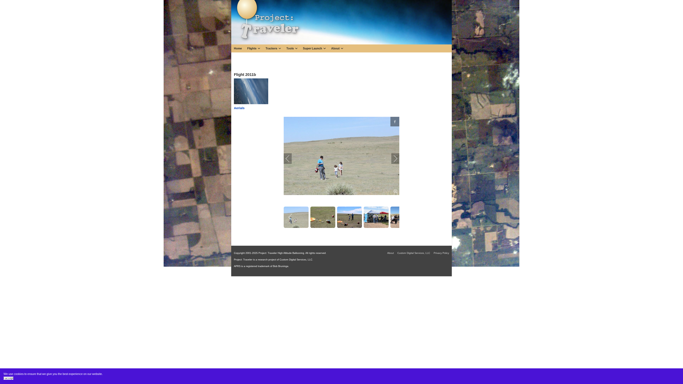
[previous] (290, 158)
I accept (8, 378)
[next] (393, 158)
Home (238, 48)
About (390, 253)
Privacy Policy (441, 253)
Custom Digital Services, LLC (413, 253)
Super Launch (312, 48)
